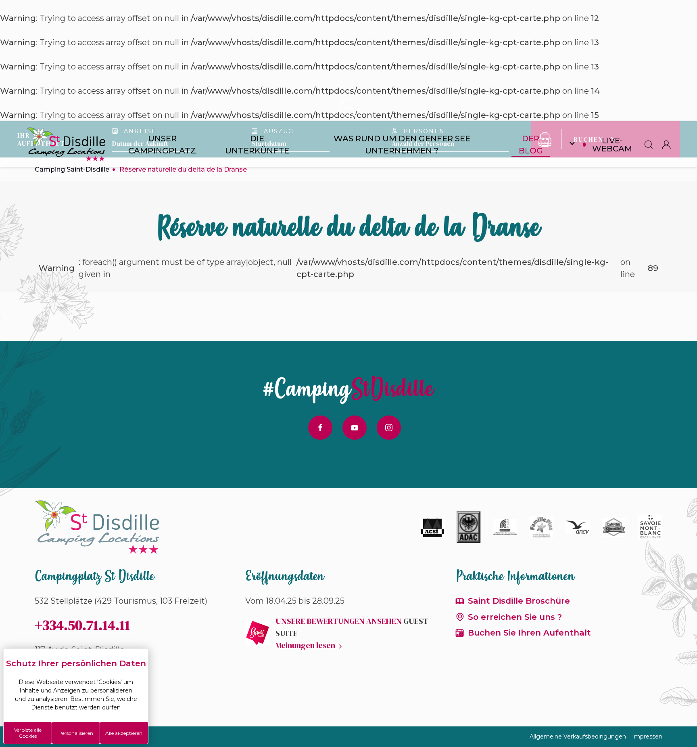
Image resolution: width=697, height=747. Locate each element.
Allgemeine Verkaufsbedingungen (578, 736)
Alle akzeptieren (123, 733)
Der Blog (531, 144)
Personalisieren (75, 733)
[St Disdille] (66, 144)
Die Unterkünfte (257, 144)
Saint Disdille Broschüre (519, 601)
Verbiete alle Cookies (28, 733)
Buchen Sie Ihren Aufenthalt (529, 633)
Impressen (647, 736)
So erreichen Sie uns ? (515, 617)
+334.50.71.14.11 (82, 625)
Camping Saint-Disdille (72, 169)
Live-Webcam (612, 144)
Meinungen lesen (305, 645)
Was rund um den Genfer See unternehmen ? (402, 144)
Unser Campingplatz (162, 144)
